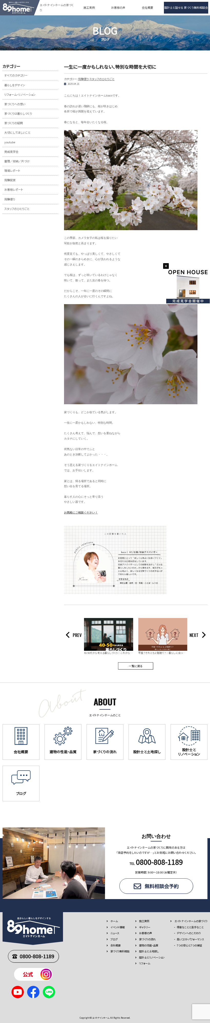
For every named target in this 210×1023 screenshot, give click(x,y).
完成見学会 (11, 152)
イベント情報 (117, 927)
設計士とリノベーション (152, 957)
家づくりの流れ (147, 939)
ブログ (114, 939)
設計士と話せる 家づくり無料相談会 (186, 7)
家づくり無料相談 (120, 951)
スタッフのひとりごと (101, 79)
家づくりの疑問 (13, 123)
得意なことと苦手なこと (190, 927)
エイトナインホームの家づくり (190, 921)
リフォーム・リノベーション (20, 94)
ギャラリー (144, 927)
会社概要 (147, 7)
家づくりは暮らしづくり (18, 113)
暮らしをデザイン (14, 85)
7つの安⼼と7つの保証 (189, 945)
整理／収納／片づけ (17, 161)
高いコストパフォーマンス (190, 939)
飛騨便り (83, 79)
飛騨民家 (10, 180)
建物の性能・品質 (148, 945)
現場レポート (12, 170)
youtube (9, 142)
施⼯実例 (144, 921)
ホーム (114, 921)
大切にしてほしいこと (17, 132)
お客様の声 (118, 7)
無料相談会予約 (162, 886)
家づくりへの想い (14, 104)
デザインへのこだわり (189, 933)
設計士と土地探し (149, 951)
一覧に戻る (136, 666)
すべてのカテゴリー (16, 75)
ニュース (114, 933)
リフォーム (144, 963)
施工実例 (89, 7)
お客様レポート (13, 189)
